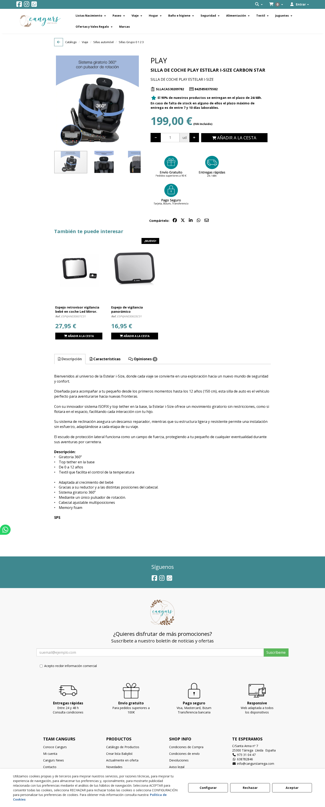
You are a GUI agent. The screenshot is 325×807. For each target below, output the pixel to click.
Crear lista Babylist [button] (119, 753)
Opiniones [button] (144, 359)
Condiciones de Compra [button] (186, 747)
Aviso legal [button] (176, 767)
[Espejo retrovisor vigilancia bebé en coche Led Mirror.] (78, 269)
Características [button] (106, 359)
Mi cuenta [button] (50, 753)
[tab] (70, 359)
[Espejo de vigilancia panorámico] (134, 269)
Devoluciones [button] (179, 760)
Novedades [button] (114, 767)
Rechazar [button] (250, 788)
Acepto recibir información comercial (70, 666)
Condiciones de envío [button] (184, 753)
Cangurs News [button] (53, 760)
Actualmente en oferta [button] (122, 760)
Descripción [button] (71, 359)
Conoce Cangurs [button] (55, 747)
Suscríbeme (276, 652)
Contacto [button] (49, 767)
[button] (19, 5)
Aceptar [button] (292, 788)
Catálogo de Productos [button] (122, 747)
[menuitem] (259, 4)
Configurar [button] (208, 788)
